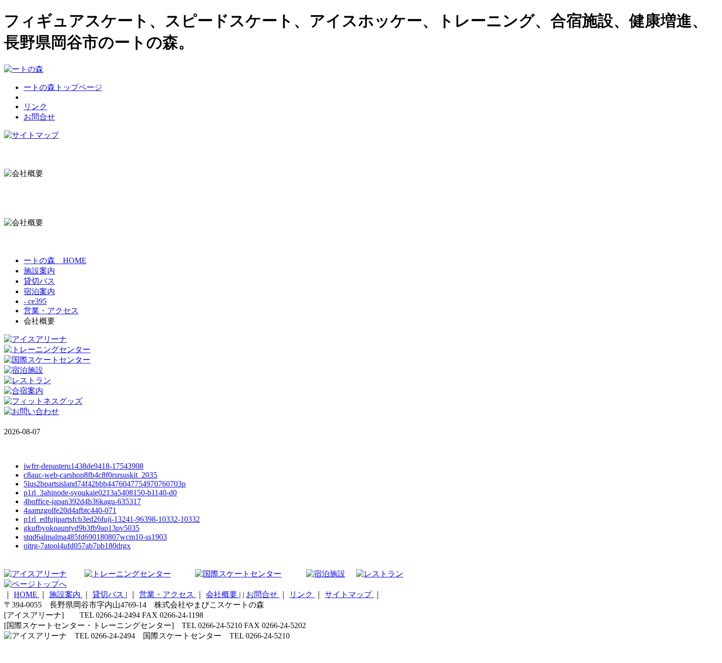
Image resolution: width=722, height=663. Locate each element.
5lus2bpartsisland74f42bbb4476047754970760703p (105, 484)
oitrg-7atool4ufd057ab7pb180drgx (77, 546)
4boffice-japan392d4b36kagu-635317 (82, 501)
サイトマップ (349, 594)
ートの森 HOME (55, 260)
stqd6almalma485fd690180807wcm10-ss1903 (95, 537)
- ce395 (35, 301)
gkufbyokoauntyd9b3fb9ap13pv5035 (81, 528)
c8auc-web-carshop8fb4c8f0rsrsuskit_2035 (90, 475)
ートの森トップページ (63, 87)
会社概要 (222, 594)
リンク (35, 106)
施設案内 (39, 271)
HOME (26, 594)
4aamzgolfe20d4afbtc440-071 (70, 510)
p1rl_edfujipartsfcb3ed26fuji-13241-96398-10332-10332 (112, 519)
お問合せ (39, 117)
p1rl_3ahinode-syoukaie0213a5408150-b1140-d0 (100, 492)
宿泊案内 (39, 291)
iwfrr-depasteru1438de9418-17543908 (83, 466)
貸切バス (39, 281)
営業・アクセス (51, 310)
